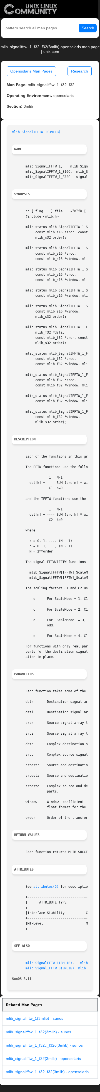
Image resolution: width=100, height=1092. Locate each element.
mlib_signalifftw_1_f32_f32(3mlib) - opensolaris (47, 1072)
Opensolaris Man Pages (31, 71)
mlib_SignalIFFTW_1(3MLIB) (36, 132)
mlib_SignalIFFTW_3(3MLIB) (50, 968)
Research (79, 71)
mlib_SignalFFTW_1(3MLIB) (49, 963)
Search (88, 28)
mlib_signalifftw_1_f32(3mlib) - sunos (38, 1032)
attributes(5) (46, 887)
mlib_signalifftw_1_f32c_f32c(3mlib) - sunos (44, 1045)
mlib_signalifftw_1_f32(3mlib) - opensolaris (43, 1058)
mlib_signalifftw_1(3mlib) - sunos (34, 1018)
